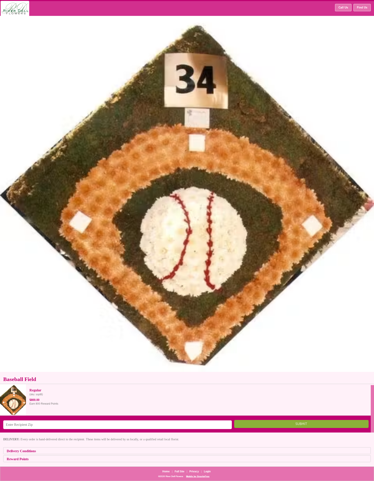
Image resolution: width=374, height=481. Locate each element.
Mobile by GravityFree (198, 476)
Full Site (179, 471)
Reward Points (18, 459)
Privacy (194, 471)
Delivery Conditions (21, 451)
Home (166, 471)
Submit (301, 425)
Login (207, 471)
